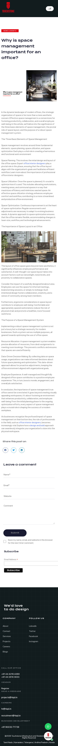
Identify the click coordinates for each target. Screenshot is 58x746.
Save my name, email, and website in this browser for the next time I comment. (30, 541)
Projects (6, 641)
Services (7, 636)
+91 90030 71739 (10, 727)
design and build (37, 425)
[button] (5, 450)
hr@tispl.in (6, 708)
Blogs (5, 651)
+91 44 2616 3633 (10, 677)
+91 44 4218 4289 (10, 674)
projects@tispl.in (9, 697)
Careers (6, 646)
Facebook (33, 636)
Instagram (33, 641)
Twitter (32, 631)
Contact (6, 631)
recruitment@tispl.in (11, 715)
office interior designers (35, 163)
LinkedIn (33, 626)
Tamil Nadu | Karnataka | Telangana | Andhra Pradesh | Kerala (29, 742)
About (5, 626)
